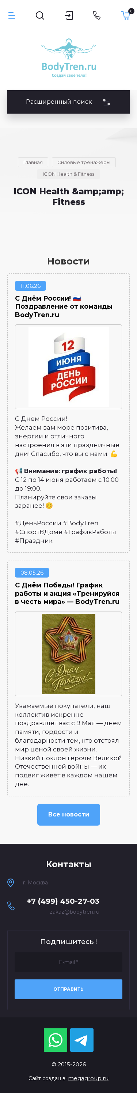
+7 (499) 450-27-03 (63, 901)
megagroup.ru (88, 1078)
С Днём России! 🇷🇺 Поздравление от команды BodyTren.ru (64, 306)
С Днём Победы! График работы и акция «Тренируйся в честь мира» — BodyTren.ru (67, 593)
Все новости (68, 814)
